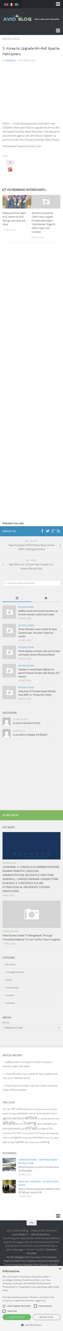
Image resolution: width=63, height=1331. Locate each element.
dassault (40, 1124)
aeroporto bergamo (49, 1109)
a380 (24, 1109)
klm (8, 1137)
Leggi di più (40, 1300)
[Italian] (11, 4)
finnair (17, 1133)
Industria (10, 1003)
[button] (4, 1306)
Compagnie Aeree (15, 972)
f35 (50, 1128)
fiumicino (24, 1133)
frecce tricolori (35, 1133)
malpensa (27, 1137)
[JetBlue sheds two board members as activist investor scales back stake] (9, 612)
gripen (56, 1133)
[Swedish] (17, 4)
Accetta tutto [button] (16, 1317)
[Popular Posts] (46, 598)
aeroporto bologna (10, 1114)
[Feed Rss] (58, 531)
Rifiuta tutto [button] (47, 1317)
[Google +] (53, 531)
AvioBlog (10, 60)
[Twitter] (48, 531)
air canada (42, 1118)
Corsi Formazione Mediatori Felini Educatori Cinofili (30, 1264)
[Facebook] (42, 531)
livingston (16, 1137)
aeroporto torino (49, 1113)
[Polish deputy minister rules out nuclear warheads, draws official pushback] (9, 652)
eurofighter (43, 1129)
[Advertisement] (31, 89)
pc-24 (51, 1138)
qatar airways (9, 1142)
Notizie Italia (9, 863)
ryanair (19, 1142)
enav (22, 1129)
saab (26, 1142)
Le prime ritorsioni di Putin (26, 723)
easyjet (48, 1123)
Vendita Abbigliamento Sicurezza (23, 1257)
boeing (30, 1123)
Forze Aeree (12, 987)
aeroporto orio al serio (29, 1113)
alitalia (9, 1123)
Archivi (6, 1022)
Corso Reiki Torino (17, 1260)
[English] (6, 4)
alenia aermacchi (53, 1119)
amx (17, 1124)
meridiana (38, 1137)
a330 (19, 1109)
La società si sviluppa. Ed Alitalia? (30, 734)
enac (17, 1128)
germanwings (48, 1133)
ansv (21, 1124)
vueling (44, 1142)
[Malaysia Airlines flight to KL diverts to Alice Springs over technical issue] (17, 202)
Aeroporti (10, 964)
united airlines (34, 1142)
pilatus (56, 1138)
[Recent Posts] (17, 598)
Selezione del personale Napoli (43, 1260)
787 (13, 1109)
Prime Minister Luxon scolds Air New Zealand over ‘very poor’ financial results (37, 633)
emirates (8, 1128)
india (4, 1138)
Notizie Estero (11, 39)
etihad (31, 1128)
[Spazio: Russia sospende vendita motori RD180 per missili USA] (9, 1186)
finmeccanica (8, 1133)
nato (46, 1138)
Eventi (9, 979)
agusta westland (14, 1118)
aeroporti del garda (34, 1109)
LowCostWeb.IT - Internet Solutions (30, 1234)
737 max (6, 1109)
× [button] (60, 1269)
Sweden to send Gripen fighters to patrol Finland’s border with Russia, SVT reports (39, 673)
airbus (31, 1118)
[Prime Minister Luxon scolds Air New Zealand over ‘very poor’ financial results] (9, 630)
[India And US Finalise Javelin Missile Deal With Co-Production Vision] (9, 692)
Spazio (21, 1185)
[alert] (31, 1298)
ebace (54, 1124)
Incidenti (10, 995)
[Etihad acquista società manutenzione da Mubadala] (9, 1164)
